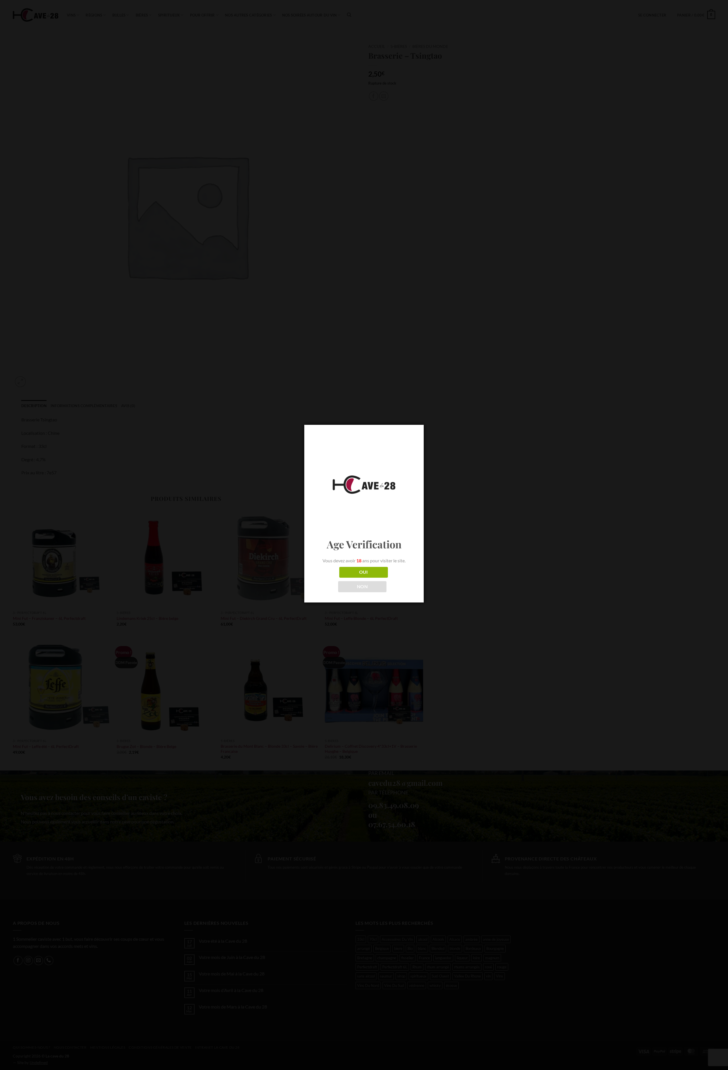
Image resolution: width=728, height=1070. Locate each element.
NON (362, 586)
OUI (363, 572)
